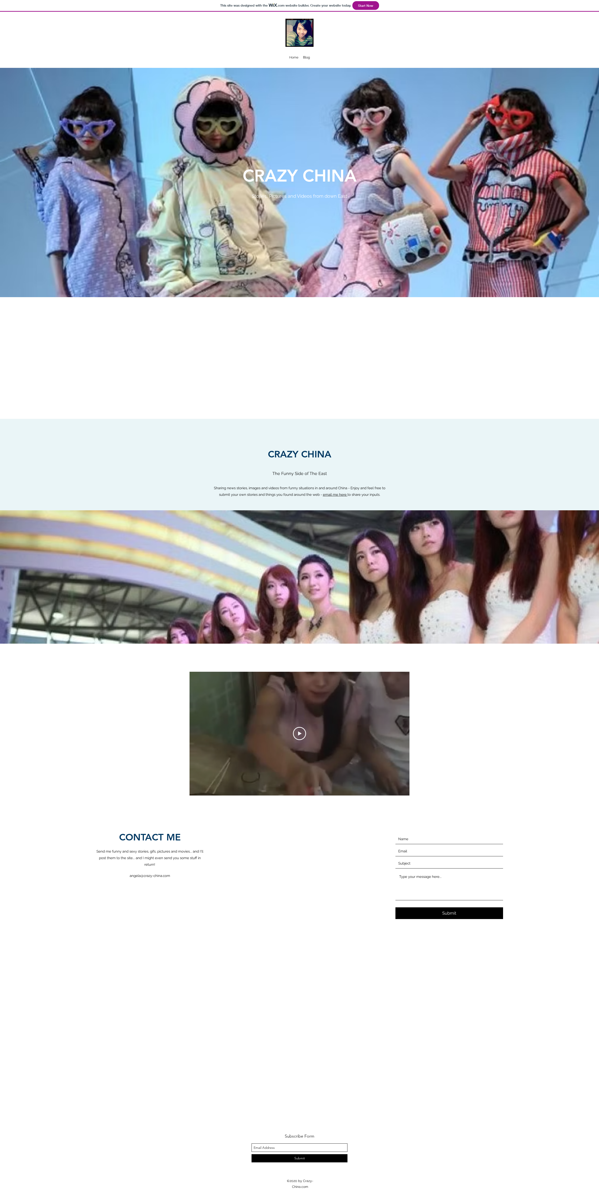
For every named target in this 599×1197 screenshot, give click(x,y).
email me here (335, 495)
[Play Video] (299, 733)
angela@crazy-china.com (150, 876)
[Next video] (399, 733)
